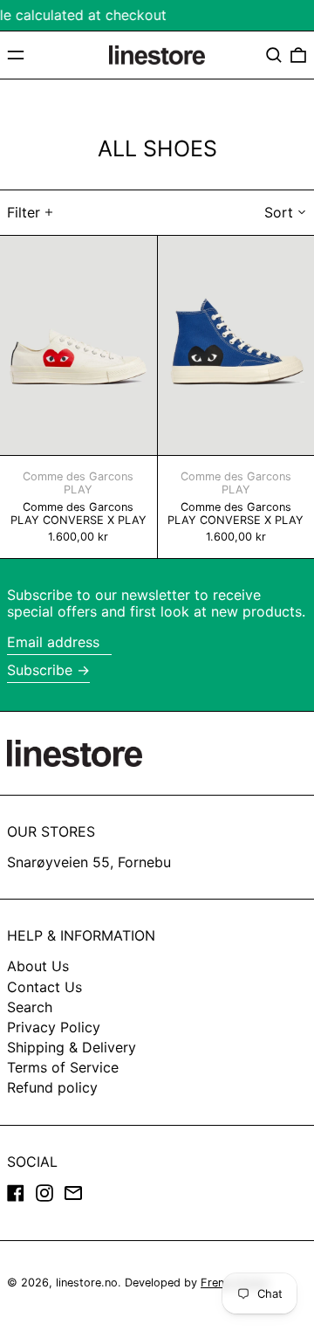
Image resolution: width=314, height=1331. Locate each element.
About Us (38, 966)
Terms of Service (63, 1067)
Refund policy (52, 1087)
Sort (278, 212)
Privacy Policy (53, 1027)
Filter (23, 212)
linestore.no (87, 1282)
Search (29, 1007)
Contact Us (44, 987)
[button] (274, 55)
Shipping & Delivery (71, 1047)
